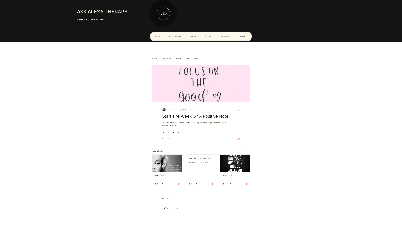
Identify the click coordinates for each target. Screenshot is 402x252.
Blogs (187, 58)
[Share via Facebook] (163, 132)
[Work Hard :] (235, 163)
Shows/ (196, 58)
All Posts (154, 58)
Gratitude (178, 58)
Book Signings (166, 58)
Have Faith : (159, 175)
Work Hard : (227, 175)
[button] (248, 58)
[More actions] (238, 109)
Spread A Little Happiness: (199, 158)
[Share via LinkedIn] (174, 132)
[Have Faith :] (167, 163)
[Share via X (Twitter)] (168, 132)
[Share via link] (179, 132)
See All (248, 151)
